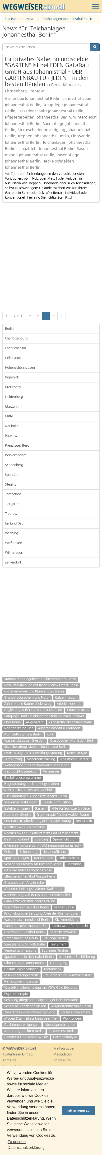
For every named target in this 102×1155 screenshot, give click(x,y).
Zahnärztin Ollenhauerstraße (70, 722)
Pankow (11, 436)
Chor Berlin (12, 722)
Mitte (9, 416)
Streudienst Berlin (62, 1031)
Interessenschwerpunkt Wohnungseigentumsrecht (42, 845)
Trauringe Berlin (54, 938)
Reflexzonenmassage (20, 981)
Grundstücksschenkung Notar (27, 697)
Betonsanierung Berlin (21, 938)
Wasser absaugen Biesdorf (24, 740)
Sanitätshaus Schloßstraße (24, 944)
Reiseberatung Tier (18, 728)
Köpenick (12, 377)
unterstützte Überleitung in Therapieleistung (37, 821)
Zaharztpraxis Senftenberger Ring (29, 1012)
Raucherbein (43, 858)
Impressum (62, 1060)
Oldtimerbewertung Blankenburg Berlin (34, 691)
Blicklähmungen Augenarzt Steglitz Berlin (35, 796)
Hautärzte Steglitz (17, 814)
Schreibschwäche (63, 932)
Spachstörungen (16, 858)
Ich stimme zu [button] (78, 1110)
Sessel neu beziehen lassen (25, 1006)
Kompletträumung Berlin (23, 734)
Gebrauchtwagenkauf (21, 771)
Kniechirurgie (77, 753)
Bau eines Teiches (55, 950)
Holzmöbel (74, 864)
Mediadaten (62, 1054)
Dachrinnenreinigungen (21, 1024)
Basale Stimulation (56, 802)
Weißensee (13, 543)
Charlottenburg (16, 338)
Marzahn (12, 406)
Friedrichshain (15, 348)
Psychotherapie (16, 994)
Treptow (11, 513)
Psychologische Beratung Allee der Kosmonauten (41, 913)
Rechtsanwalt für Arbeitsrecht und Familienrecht (41, 833)
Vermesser (51, 771)
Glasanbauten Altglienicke (24, 882)
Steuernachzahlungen (20, 802)
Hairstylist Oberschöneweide (26, 1037)
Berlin (9, 328)
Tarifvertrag (13, 759)
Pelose (9, 852)
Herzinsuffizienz (55, 852)
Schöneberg (14, 465)
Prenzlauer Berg (17, 445)
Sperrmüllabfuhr (65, 839)
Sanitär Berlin (64, 907)
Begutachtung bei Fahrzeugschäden (31, 784)
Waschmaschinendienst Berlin (27, 919)
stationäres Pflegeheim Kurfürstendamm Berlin (40, 679)
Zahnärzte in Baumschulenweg (27, 704)
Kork (50, 734)
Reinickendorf (15, 455)
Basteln (40, 808)
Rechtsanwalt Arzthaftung (24, 827)
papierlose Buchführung (77, 957)
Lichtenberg (14, 397)
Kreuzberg (13, 387)
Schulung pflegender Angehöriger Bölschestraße (41, 1000)
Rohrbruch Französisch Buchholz (28, 790)
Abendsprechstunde (60, 1024)
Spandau (11, 475)
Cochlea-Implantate (75, 1012)
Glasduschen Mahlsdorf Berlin (72, 740)
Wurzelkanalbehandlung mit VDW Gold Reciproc (40, 987)
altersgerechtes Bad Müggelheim (29, 876)
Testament (58, 944)
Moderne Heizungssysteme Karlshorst (33, 889)
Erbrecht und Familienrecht (24, 963)
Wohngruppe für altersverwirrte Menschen (36, 765)
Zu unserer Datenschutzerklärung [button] (26, 1145)
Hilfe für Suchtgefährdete (70, 808)
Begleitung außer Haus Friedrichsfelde (33, 710)
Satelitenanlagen (17, 808)
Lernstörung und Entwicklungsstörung (33, 753)
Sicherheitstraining (41, 759)
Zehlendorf (13, 562)
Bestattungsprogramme (22, 777)
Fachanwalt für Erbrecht (70, 926)
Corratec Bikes (78, 710)
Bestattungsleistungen (21, 969)
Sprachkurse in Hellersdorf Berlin (29, 957)
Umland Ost (14, 523)
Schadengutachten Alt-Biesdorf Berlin (32, 864)
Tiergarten (12, 504)
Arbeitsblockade (69, 704)
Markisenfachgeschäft (21, 975)
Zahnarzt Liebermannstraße (25, 926)
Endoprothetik (68, 858)
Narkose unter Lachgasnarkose (28, 870)
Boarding (41, 839)
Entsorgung (58, 963)
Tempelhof (13, 494)
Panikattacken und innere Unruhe (29, 901)
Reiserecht (84, 821)
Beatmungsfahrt (16, 839)
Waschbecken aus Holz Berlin (26, 907)
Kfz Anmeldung (66, 919)
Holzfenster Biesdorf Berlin (24, 932)
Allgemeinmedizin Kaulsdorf (59, 728)
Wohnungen (72, 1018)
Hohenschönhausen (20, 367)
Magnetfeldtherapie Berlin (71, 1006)
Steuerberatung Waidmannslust (68, 975)
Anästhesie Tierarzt (75, 759)
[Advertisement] (51, 256)
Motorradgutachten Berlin (23, 1031)
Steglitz (10, 484)
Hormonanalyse (65, 1037)
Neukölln (11, 426)
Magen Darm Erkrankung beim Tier (31, 1018)
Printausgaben (64, 1048)
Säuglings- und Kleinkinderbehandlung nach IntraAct (44, 716)
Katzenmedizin (66, 697)
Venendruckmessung (20, 950)
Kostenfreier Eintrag (17, 1054)
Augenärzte (35, 722)
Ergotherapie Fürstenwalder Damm (63, 814)
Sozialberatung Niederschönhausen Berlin (35, 747)
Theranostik (52, 969)
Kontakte (9, 1060)
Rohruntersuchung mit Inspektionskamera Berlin (41, 685)
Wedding (11, 533)
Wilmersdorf (14, 552)
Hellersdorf (13, 358)
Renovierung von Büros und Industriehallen (37, 895)
